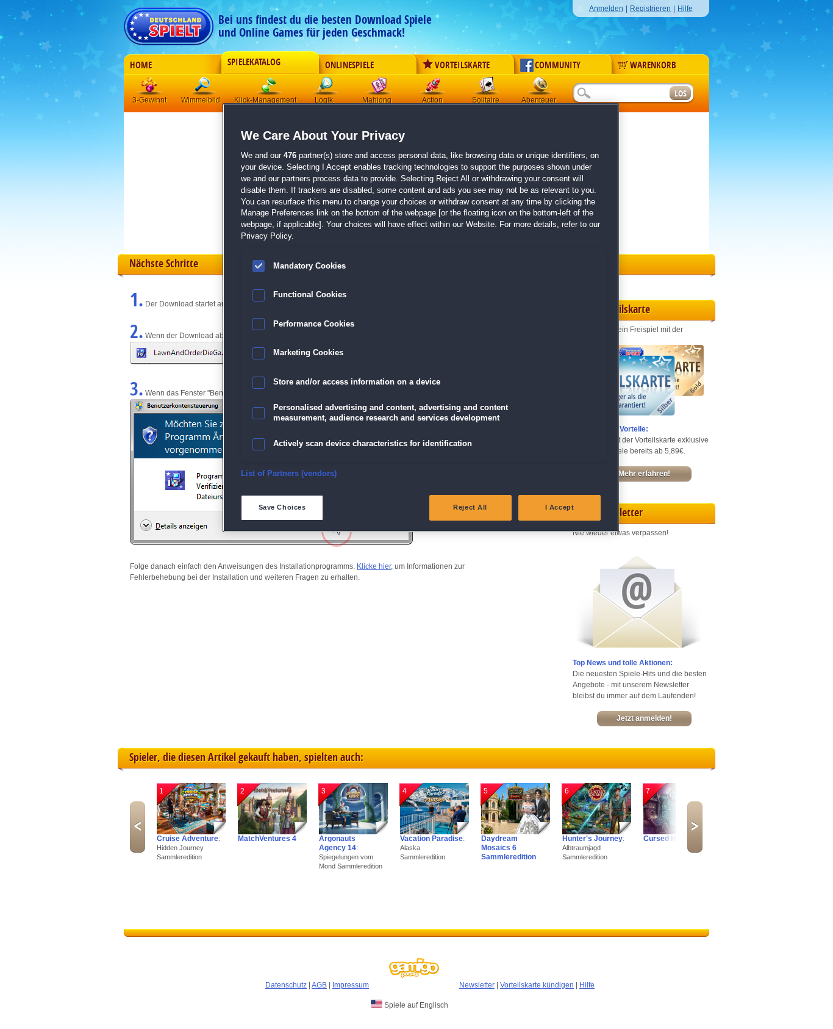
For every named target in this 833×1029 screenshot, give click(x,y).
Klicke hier (374, 566)
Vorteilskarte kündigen (537, 985)
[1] (191, 832)
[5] (515, 832)
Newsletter (477, 985)
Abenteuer (540, 88)
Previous (137, 827)
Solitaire (487, 88)
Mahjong (379, 88)
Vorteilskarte (462, 65)
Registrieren (650, 8)
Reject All (470, 507)
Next (695, 827)
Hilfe (685, 8)
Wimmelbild (204, 88)
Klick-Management (269, 88)
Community (558, 65)
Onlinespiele (349, 65)
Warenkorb (653, 65)
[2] (272, 832)
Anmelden (606, 8)
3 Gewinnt (150, 88)
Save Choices (282, 507)
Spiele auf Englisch (415, 1005)
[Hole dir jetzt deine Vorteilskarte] (638, 413)
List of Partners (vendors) (289, 473)
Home (141, 65)
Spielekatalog (254, 62)
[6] (596, 832)
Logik (326, 88)
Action (433, 88)
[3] (353, 832)
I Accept (559, 507)
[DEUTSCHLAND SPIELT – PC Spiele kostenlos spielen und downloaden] (168, 23)
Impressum (350, 985)
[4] (434, 832)
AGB (319, 985)
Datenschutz (286, 985)
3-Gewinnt (149, 100)
